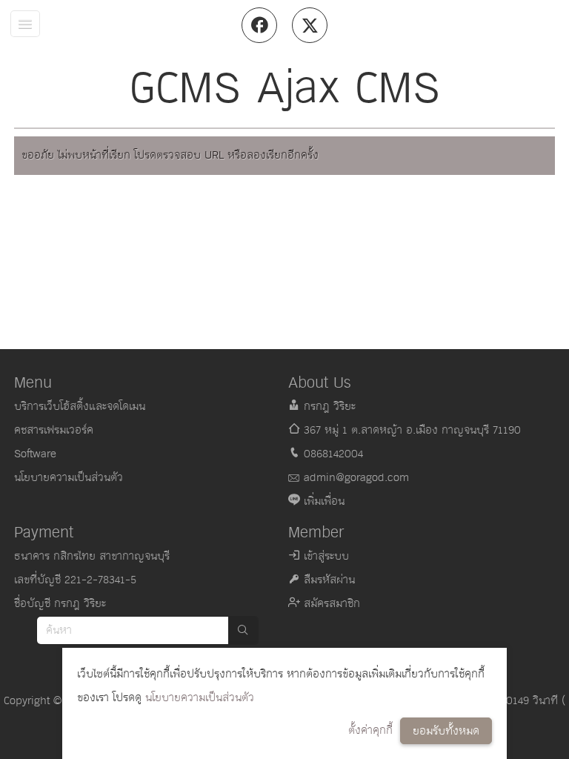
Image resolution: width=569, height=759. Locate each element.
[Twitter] (309, 25)
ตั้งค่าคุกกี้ (370, 730)
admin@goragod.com (356, 477)
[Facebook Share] (259, 25)
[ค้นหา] (243, 630)
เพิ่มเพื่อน (324, 501)
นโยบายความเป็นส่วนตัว (199, 698)
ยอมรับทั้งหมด (446, 731)
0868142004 (333, 454)
